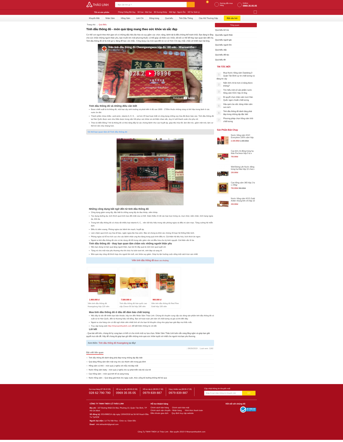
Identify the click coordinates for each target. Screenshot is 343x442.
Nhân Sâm (110, 18)
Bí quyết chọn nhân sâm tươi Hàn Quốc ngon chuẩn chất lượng (238, 98)
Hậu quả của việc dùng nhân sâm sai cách (238, 105)
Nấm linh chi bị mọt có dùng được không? (238, 84)
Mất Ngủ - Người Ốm (177, 12)
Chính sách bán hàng (160, 407)
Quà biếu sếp (221, 50)
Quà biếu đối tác (222, 55)
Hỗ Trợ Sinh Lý (194, 12)
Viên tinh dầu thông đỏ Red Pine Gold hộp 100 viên (165, 304)
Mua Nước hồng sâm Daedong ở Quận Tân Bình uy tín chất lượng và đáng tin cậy (236, 76)
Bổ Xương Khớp (160, 12)
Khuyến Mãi (94, 18)
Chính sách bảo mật (180, 407)
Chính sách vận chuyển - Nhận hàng (166, 410)
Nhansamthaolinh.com (195, 432)
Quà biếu (169, 18)
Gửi (248, 393)
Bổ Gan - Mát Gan (145, 12)
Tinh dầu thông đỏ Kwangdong (113, 343)
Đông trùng (154, 18)
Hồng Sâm (125, 18)
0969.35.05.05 (250, 6)
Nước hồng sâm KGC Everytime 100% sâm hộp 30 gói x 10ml (242, 136)
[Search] (191, 4)
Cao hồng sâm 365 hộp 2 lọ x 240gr (243, 183)
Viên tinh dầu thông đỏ (143, 260)
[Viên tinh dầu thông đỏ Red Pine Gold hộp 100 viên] (165, 282)
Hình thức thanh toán (194, 410)
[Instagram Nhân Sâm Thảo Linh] (237, 409)
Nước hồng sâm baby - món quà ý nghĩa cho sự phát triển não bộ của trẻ (120, 370)
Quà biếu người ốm (223, 45)
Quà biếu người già (223, 40)
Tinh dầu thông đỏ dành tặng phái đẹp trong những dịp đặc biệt (115, 358)
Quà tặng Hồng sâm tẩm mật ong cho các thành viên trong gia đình (117, 362)
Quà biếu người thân (224, 35)
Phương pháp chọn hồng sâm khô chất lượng (238, 119)
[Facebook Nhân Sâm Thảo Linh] (228, 409)
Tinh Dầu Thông (186, 18)
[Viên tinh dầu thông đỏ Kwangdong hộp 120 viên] (102, 282)
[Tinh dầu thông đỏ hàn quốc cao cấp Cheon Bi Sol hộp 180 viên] (134, 282)
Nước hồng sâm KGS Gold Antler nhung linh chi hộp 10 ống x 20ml (243, 199)
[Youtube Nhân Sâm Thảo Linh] (232, 409)
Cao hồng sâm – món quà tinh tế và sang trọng (109, 374)
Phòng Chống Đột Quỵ (126, 12)
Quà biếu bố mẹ (222, 30)
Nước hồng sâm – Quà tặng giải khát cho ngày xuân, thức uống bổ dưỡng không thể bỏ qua (128, 378)
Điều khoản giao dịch (159, 413)
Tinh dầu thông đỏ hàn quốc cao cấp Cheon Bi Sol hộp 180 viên (133, 304)
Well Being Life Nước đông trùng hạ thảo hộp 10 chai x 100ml (242, 168)
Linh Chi (139, 18)
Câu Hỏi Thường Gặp (208, 18)
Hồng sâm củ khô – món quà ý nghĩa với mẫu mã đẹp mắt (113, 366)
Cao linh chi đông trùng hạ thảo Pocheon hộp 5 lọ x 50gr (242, 152)
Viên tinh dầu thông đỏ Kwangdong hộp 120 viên (98, 304)
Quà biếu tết (220, 60)
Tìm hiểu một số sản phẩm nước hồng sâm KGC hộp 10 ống (237, 91)
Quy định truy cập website (183, 413)
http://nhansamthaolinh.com (119, 326)
